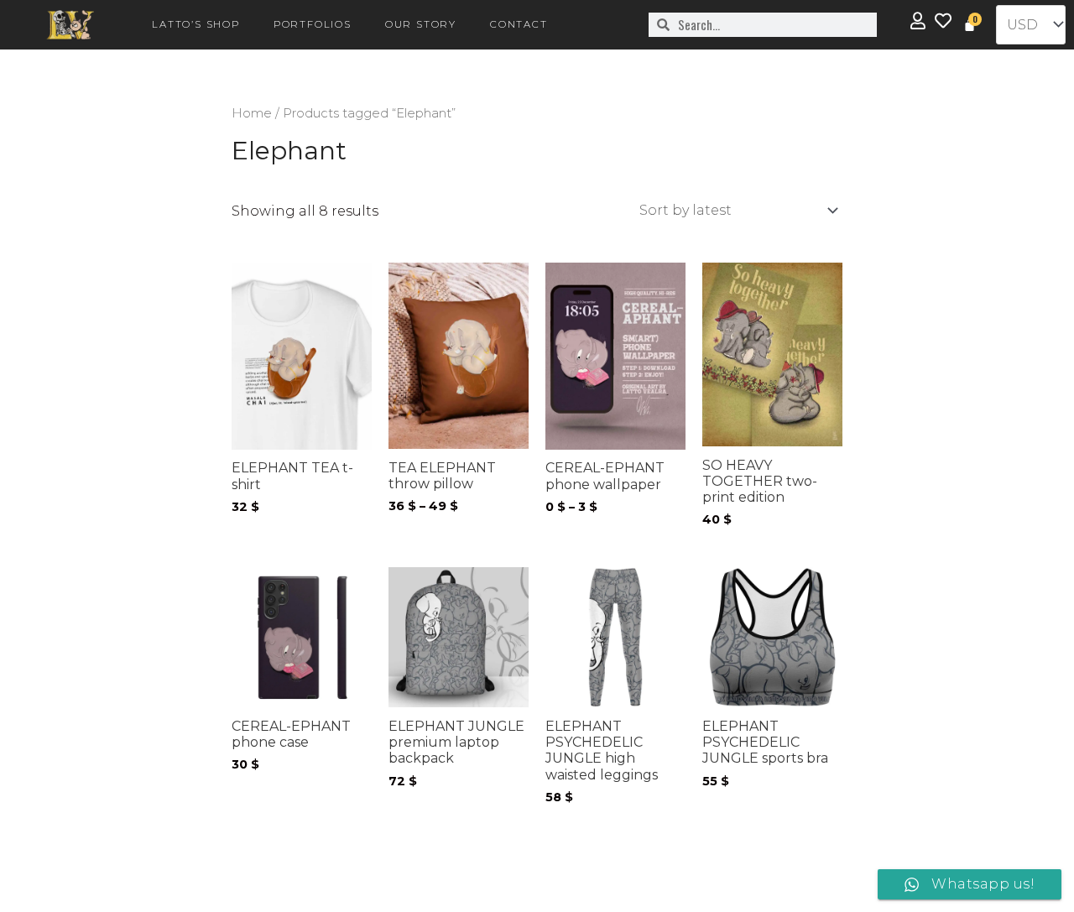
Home (252, 113)
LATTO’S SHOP (196, 24)
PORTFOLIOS (313, 24)
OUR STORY (420, 24)
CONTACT (519, 24)
